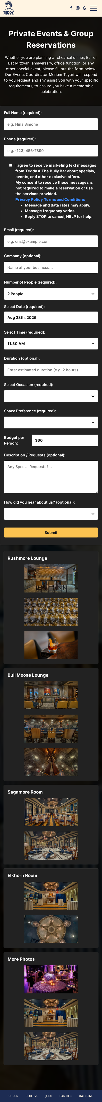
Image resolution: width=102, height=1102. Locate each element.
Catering (86, 1096)
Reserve (32, 1096)
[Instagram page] (77, 8)
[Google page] (84, 8)
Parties (66, 1096)
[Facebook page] (71, 8)
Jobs (48, 1096)
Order (13, 1096)
